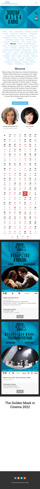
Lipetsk (29, 42)
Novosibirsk (34, 46)
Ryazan (16, 52)
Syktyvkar (26, 56)
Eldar (5, 76)
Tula (18, 58)
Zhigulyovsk (29, 64)
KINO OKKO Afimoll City (9, 92)
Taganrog (34, 56)
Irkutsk (21, 37)
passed (20, 316)
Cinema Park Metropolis (30, 72)
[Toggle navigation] (36, 3)
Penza (28, 48)
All (4, 135)
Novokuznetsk (13, 46)
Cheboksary (14, 33)
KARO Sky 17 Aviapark (24, 86)
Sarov (21, 54)
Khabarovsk (30, 40)
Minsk (6, 44)
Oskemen (21, 48)
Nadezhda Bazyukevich (10, 126)
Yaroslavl (10, 64)
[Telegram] (21, 478)
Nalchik (20, 44)
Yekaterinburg (19, 64)
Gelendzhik (6, 37)
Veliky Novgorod (12, 60)
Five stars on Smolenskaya (15, 76)
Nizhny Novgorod (29, 44)
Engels (25, 35)
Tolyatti (7, 58)
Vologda (25, 62)
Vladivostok (29, 60)
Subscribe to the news (20, 103)
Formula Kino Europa (25, 78)
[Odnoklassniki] (18, 478)
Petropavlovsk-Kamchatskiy (12, 50)
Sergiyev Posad (29, 54)
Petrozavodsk (27, 50)
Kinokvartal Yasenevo (17, 88)
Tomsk (13, 58)
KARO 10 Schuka (20, 82)
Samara (35, 52)
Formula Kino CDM (30, 76)
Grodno (14, 37)
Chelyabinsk (23, 33)
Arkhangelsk (19, 31)
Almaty (5, 31)
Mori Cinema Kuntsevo (12, 94)
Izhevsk (34, 37)
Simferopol (6, 56)
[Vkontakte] (15, 478)
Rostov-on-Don (7, 52)
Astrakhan (28, 31)
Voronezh (32, 62)
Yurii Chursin (30, 126)
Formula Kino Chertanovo (10, 78)
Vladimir (21, 60)
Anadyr (11, 31)
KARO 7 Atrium (28, 84)
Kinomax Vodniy (32, 90)
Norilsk (4, 46)
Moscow (13, 44)
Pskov (35, 50)
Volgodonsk (8, 62)
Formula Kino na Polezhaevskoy (27, 80)
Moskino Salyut (25, 94)
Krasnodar (6, 42)
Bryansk (5, 33)
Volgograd (17, 62)
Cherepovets (33, 33)
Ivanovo (27, 37)
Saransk (8, 54)
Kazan (23, 40)
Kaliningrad (9, 40)
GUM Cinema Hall (8, 82)
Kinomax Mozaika (30, 88)
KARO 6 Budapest (17, 84)
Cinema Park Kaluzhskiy (14, 72)
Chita (19, 35)
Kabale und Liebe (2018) (10, 298)
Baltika (4, 72)
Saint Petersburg (26, 52)
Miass (35, 42)
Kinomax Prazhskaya (9, 90)
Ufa (34, 58)
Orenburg (13, 48)
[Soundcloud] (24, 478)
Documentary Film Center (29, 74)
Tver (23, 58)
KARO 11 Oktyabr (31, 82)
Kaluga (17, 40)
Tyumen (28, 58)
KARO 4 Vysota (6, 84)
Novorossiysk (24, 46)
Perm (33, 48)
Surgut (19, 56)
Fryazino (31, 35)
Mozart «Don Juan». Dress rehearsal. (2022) (17, 377)
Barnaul (35, 31)
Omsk (7, 48)
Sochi (13, 56)
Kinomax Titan (21, 90)
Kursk (23, 42)
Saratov (14, 54)
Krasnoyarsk (15, 42)
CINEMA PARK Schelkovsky (11, 74)
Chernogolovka (11, 35)
